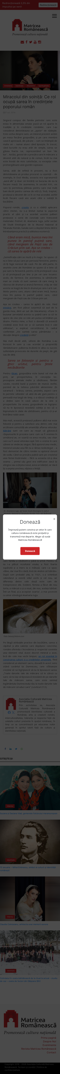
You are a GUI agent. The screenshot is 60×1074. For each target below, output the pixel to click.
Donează (30, 550)
